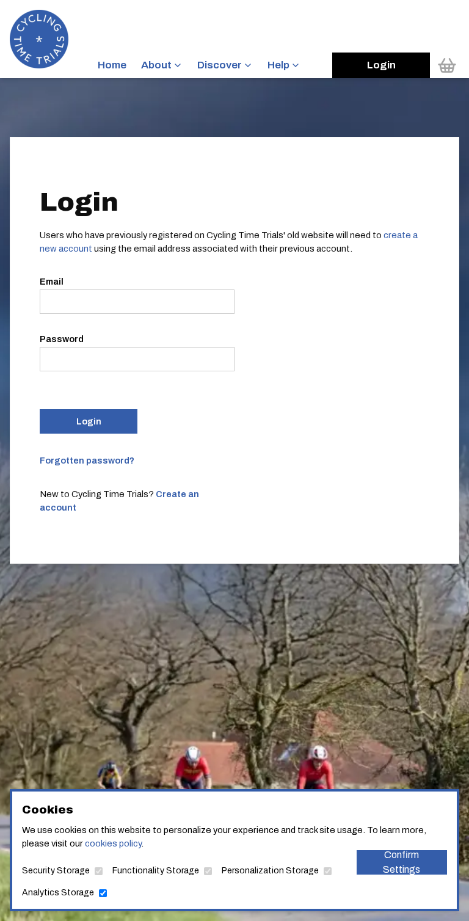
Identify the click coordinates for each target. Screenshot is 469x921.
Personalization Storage (270, 870)
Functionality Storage (155, 870)
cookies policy (113, 843)
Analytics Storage (58, 892)
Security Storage (56, 870)
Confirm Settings (401, 862)
